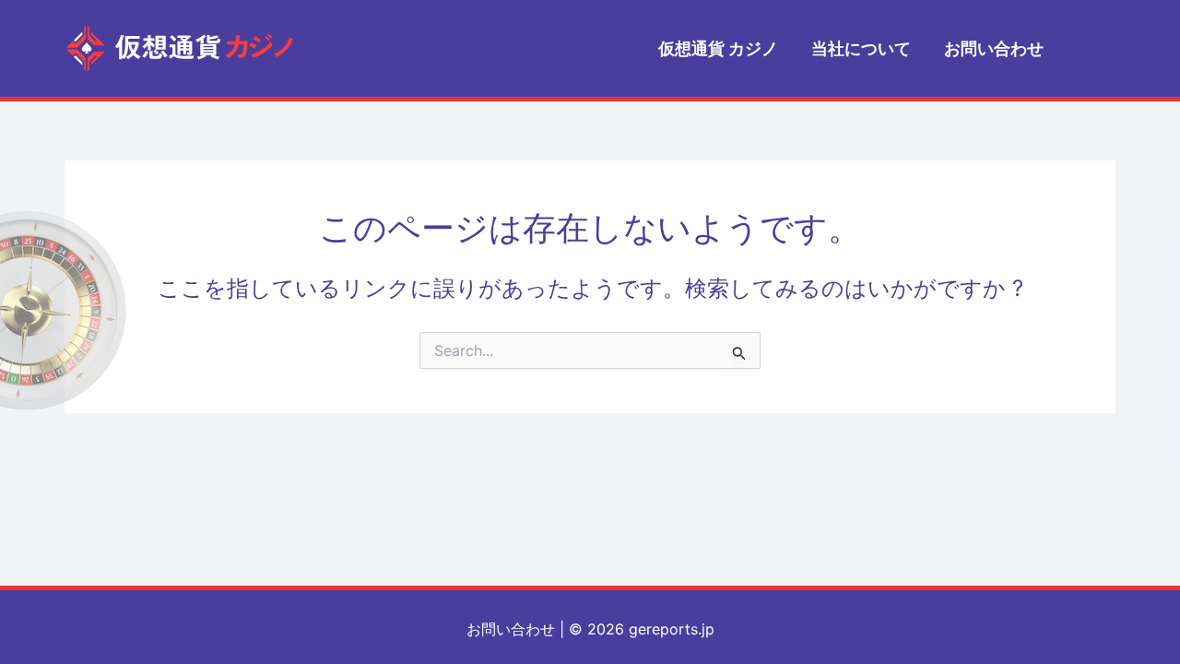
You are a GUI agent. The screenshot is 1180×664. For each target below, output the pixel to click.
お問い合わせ (510, 629)
